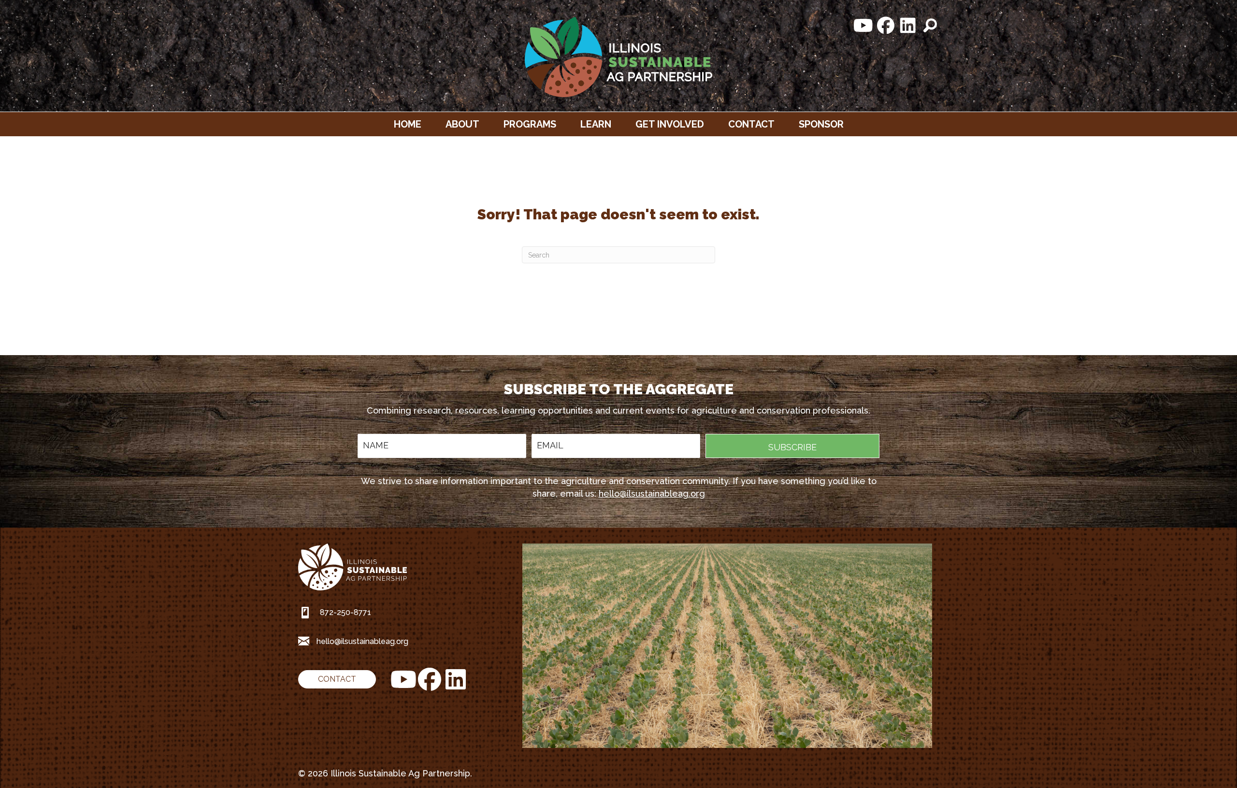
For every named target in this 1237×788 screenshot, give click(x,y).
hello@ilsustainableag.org (652, 493)
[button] (863, 25)
